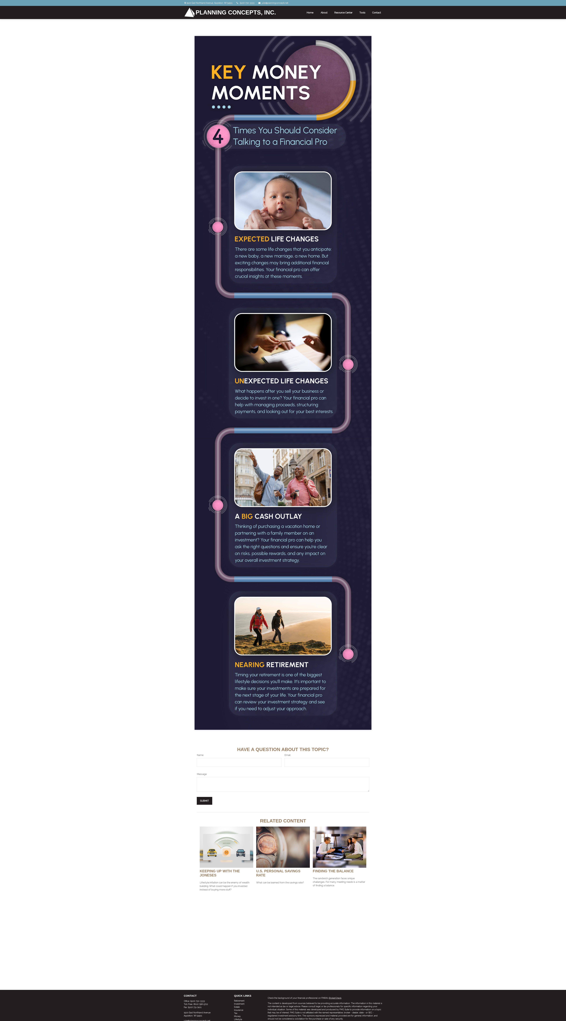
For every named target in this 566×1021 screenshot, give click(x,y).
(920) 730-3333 (247, 3)
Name (200, 755)
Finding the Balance (333, 871)
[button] (310, 12)
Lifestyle (238, 1019)
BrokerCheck (335, 998)
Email (287, 755)
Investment (239, 1004)
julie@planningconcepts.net (275, 3)
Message (202, 774)
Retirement (239, 1001)
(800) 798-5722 (200, 1004)
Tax (235, 1013)
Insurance (238, 1010)
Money (237, 1016)
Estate (237, 1007)
